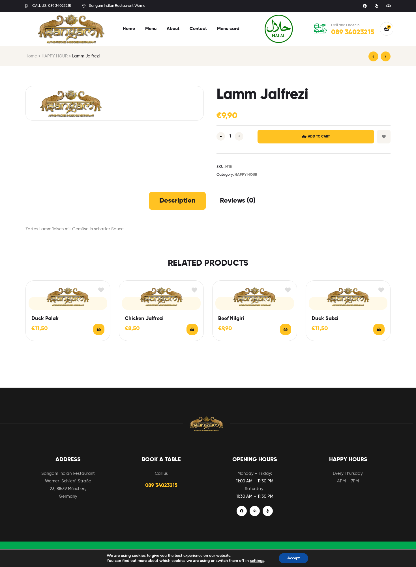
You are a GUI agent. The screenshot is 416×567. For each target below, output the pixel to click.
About (173, 29)
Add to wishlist (384, 136)
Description (177, 200)
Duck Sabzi (325, 318)
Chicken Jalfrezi (144, 318)
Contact (198, 29)
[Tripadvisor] (388, 6)
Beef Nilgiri (231, 318)
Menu (150, 29)
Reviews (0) (238, 200)
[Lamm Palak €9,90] (386, 56)
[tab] (177, 201)
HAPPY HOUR (55, 56)
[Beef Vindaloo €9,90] (373, 56)
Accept (293, 558)
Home (129, 29)
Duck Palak (45, 318)
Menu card (228, 29)
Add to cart (319, 136)
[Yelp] (377, 6)
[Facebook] (365, 6)
